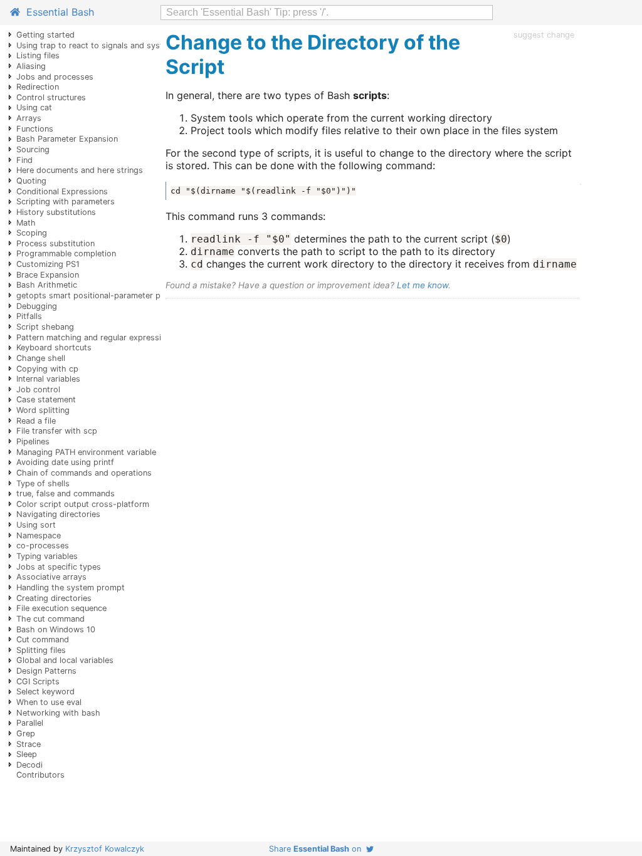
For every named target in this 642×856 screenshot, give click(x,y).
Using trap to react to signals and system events (109, 45)
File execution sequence (61, 608)
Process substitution (55, 243)
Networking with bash (58, 713)
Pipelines (33, 441)
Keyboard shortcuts (54, 347)
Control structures (51, 97)
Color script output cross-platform (82, 504)
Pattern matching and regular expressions (95, 337)
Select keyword (45, 691)
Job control (38, 389)
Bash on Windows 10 (55, 629)
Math (26, 222)
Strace (28, 744)
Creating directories (54, 598)
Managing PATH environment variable (86, 452)
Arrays (28, 118)
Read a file (36, 420)
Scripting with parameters (65, 201)
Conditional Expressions (62, 191)
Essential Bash (57, 12)
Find (24, 160)
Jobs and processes (54, 76)
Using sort (36, 525)
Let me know (422, 285)
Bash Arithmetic (46, 285)
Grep (25, 733)
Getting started (45, 34)
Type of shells (43, 483)
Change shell (40, 358)
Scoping (31, 232)
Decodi (29, 765)
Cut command (42, 639)
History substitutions (56, 212)
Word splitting (43, 410)
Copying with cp (47, 368)
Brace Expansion (47, 274)
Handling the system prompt (70, 587)
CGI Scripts (38, 681)
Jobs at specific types (58, 567)
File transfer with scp (56, 431)
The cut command (50, 619)
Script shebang (45, 326)
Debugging (36, 306)
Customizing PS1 (48, 264)
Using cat (34, 107)
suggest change (543, 34)
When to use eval (49, 702)
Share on (317, 848)
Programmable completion (66, 253)
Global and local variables (64, 660)
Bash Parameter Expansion (67, 139)
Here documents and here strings (79, 170)
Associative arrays (51, 577)
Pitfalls (29, 316)
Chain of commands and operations (84, 473)
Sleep (26, 754)
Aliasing (31, 66)
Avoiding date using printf (65, 462)
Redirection (37, 86)
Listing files (38, 55)
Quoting (31, 180)
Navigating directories (58, 514)
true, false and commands (65, 493)
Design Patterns (46, 671)
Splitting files (41, 650)
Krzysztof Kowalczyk (104, 848)
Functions (34, 128)
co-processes (42, 545)
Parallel (29, 723)
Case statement (46, 399)
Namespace (38, 535)
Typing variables (47, 556)
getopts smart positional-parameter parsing (100, 295)
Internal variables (48, 379)
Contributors (40, 775)
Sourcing (33, 149)
